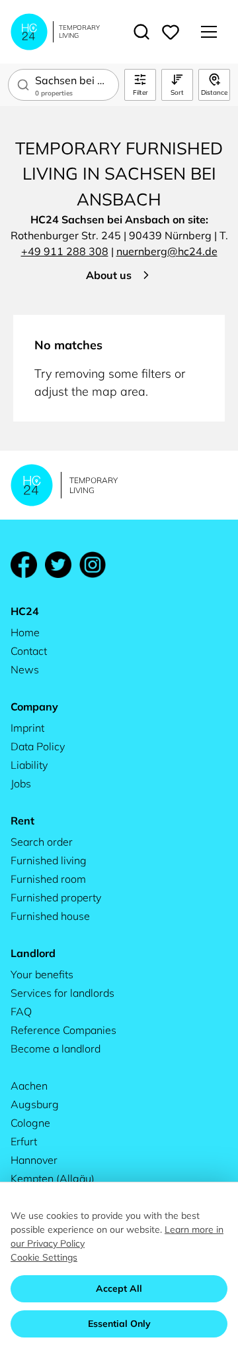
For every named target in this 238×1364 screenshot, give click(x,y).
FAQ (21, 1011)
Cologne (30, 1122)
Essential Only (119, 1324)
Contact (29, 650)
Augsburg (35, 1104)
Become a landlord (55, 1048)
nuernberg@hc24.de (167, 251)
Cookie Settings (44, 1257)
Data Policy (38, 746)
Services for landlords (62, 992)
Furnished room (48, 878)
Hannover (34, 1159)
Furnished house (50, 916)
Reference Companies (63, 1030)
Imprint (27, 727)
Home (25, 632)
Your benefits (42, 974)
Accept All (119, 1288)
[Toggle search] (141, 31)
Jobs (21, 783)
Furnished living (49, 860)
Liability (29, 764)
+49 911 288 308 (64, 251)
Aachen (29, 1085)
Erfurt (24, 1141)
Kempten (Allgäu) (53, 1178)
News (25, 669)
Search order (42, 841)
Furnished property (56, 897)
